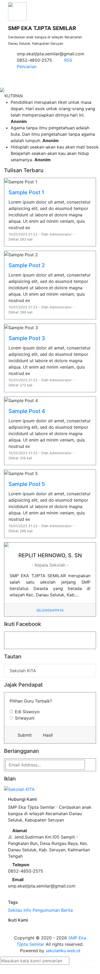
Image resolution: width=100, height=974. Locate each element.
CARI (86, 961)
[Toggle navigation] (90, 78)
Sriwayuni (24, 718)
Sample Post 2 (27, 265)
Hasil (47, 735)
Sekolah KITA (23, 670)
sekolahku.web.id (63, 950)
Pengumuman (46, 910)
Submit (24, 735)
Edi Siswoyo (27, 711)
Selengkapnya (50, 610)
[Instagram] (12, 928)
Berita (67, 910)
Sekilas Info (19, 910)
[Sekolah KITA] (19, 790)
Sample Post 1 (26, 192)
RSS (67, 60)
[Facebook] (9, 928)
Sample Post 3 (27, 338)
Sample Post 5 (27, 484)
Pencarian (26, 66)
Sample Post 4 (27, 411)
